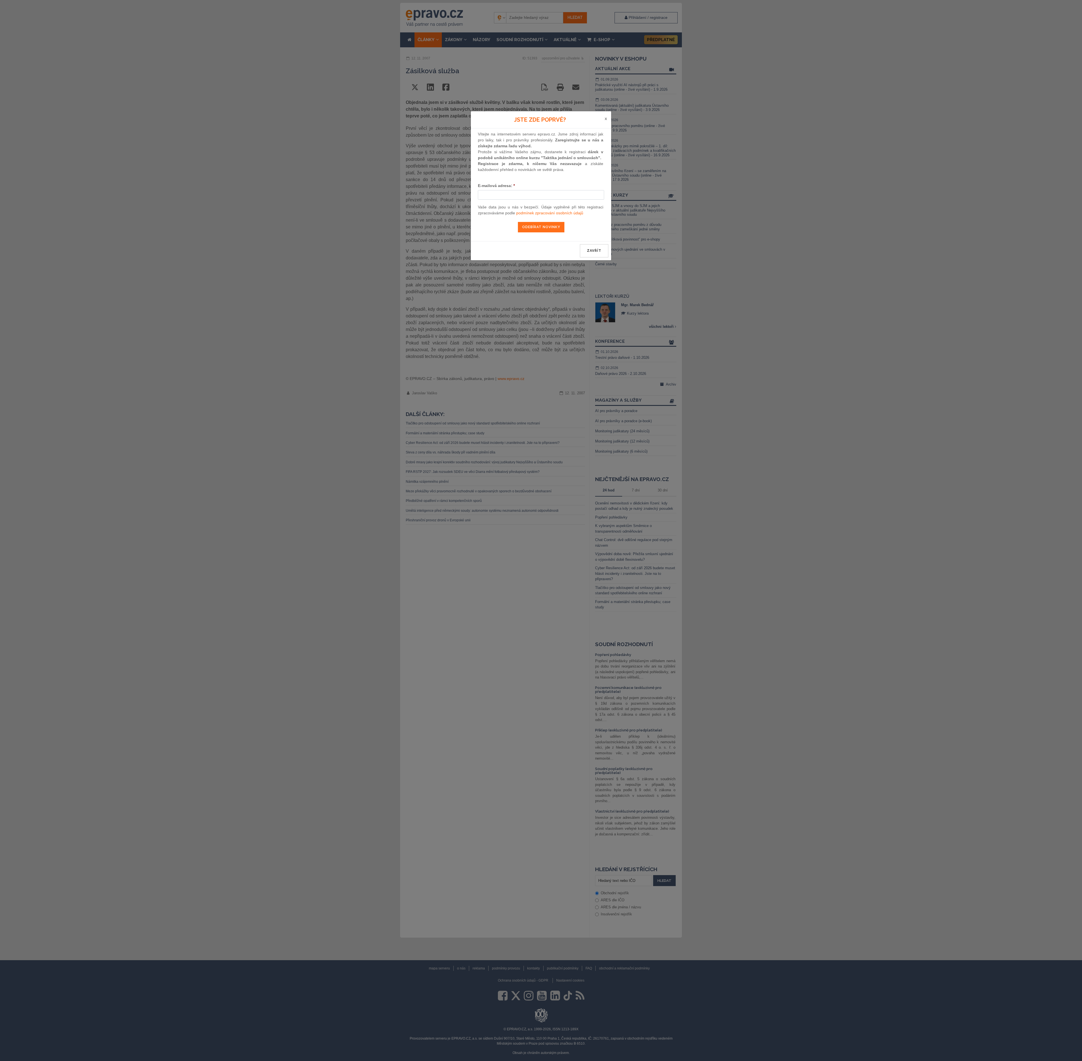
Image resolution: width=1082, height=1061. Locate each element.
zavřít (594, 251)
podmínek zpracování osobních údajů (549, 213)
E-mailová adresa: (496, 185)
